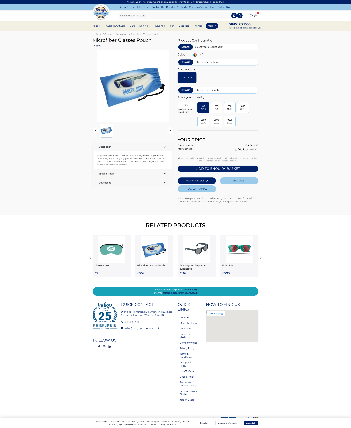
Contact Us (158, 7)
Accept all (250, 423)
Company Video (198, 7)
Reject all (204, 423)
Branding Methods (176, 7)
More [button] (210, 26)
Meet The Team (140, 7)
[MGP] (195, 55)
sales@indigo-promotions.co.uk (245, 27)
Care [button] (132, 26)
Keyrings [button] (160, 26)
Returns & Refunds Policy (188, 384)
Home (98, 34)
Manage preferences (227, 423)
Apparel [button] (97, 26)
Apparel (108, 34)
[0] (255, 15)
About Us (125, 7)
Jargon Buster (187, 400)
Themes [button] (197, 26)
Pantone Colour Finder (188, 393)
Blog (228, 7)
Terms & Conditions (186, 355)
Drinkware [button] (145, 26)
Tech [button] (171, 26)
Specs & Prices (106, 173)
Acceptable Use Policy (188, 364)
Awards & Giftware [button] (115, 26)
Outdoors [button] (184, 26)
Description (105, 147)
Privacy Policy (187, 348)
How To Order (216, 7)
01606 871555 (190, 289)
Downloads (105, 182)
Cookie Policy (187, 377)
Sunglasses (122, 34)
